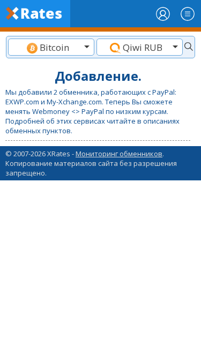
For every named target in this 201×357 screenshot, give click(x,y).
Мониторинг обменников (119, 153)
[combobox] (51, 47)
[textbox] (51, 47)
